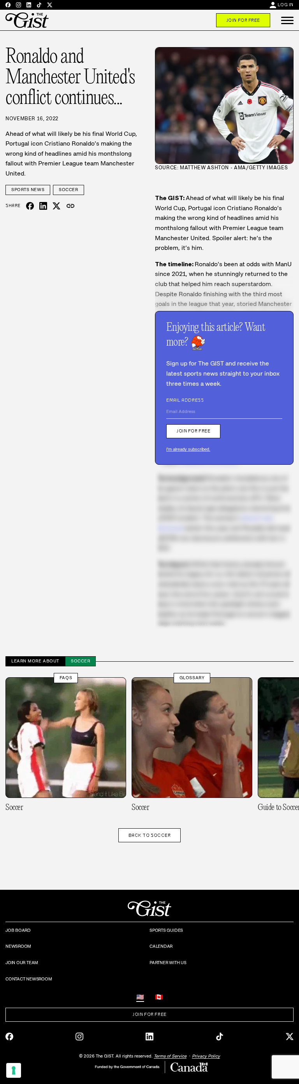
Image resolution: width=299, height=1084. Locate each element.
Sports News (27, 189)
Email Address (185, 400)
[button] (287, 20)
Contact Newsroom (28, 979)
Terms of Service (170, 1056)
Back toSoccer (149, 835)
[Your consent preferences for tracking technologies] (13, 1070)
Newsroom (18, 946)
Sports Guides (166, 930)
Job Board (18, 930)
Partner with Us (168, 962)
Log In (286, 4)
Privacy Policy (206, 1056)
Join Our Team (21, 962)
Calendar (161, 946)
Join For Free (243, 20)
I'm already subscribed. (188, 449)
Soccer (68, 189)
